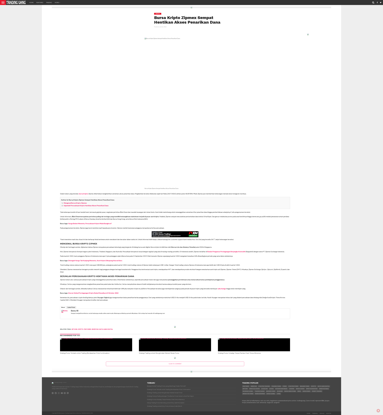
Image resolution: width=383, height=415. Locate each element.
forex (285, 386)
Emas (299, 391)
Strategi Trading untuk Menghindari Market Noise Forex (159, 353)
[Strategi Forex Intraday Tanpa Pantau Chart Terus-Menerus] (254, 338)
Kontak (328, 413)
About (63, 307)
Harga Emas (306, 391)
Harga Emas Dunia (290, 391)
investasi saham (254, 388)
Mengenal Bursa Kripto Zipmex (75, 203)
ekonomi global (248, 391)
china (278, 393)
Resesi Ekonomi (260, 393)
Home (31, 2)
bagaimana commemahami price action (283, 400)
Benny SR (74, 311)
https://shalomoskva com (250, 402)
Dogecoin (264, 388)
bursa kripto (83, 194)
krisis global (271, 393)
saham (271, 388)
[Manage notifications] (378, 410)
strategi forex (293, 386)
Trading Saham (259, 391)
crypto (80, 329)
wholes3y (263, 402)
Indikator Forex (248, 393)
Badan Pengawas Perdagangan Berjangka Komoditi (226, 251)
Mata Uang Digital (106, 329)
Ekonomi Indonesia (281, 388)
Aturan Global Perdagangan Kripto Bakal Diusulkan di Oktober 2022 (93, 293)
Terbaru (315, 413)
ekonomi (279, 391)
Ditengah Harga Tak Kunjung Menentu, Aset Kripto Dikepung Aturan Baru (95, 260)
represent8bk (319, 400)
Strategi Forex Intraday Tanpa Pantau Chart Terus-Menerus (239, 353)
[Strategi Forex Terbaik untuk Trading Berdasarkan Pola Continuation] (96, 338)
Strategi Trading (264, 386)
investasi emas (324, 388)
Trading (49, 2)
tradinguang (301, 400)
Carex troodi (310, 400)
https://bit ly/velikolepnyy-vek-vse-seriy (256, 400)
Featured (39, 2)
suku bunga (222, 289)
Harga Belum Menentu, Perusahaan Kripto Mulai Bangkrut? (90, 223)
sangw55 (276, 402)
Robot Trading (317, 391)
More (57, 2)
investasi (95, 329)
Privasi (322, 413)
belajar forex (304, 386)
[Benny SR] (65, 312)
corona (291, 388)
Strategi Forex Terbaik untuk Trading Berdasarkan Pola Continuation (85, 353)
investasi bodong (311, 388)
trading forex (276, 386)
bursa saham (300, 388)
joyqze (327, 400)
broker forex (270, 391)
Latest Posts (71, 307)
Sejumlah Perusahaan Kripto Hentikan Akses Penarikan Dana (86, 205)
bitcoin (74, 329)
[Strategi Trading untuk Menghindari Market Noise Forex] (175, 338)
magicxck (270, 402)
